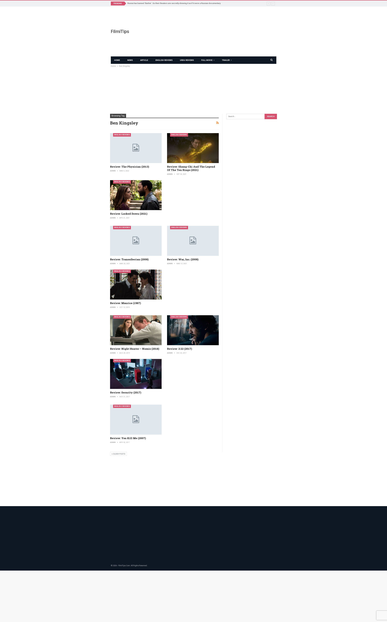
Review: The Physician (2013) (129, 166)
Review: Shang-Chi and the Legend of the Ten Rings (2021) (191, 168)
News (130, 60)
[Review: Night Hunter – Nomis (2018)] (136, 330)
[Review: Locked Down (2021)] (136, 195)
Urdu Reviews (187, 60)
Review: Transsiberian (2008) (129, 259)
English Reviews (163, 60)
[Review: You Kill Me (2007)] (136, 420)
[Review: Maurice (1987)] (136, 285)
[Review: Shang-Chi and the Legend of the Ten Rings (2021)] (193, 148)
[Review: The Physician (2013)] (136, 148)
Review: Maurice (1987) (125, 303)
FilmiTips (120, 31)
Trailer (226, 60)
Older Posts (119, 454)
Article (144, 60)
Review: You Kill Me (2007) (128, 438)
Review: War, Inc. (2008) (182, 259)
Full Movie (206, 60)
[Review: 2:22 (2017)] (193, 330)
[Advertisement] (222, 31)
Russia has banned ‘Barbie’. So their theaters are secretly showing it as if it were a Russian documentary (174, 3)
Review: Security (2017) (125, 392)
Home (117, 60)
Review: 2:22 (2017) (179, 348)
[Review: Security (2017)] (136, 374)
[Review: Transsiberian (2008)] (136, 241)
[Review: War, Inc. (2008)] (193, 241)
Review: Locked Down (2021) (128, 213)
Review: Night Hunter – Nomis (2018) (134, 348)
